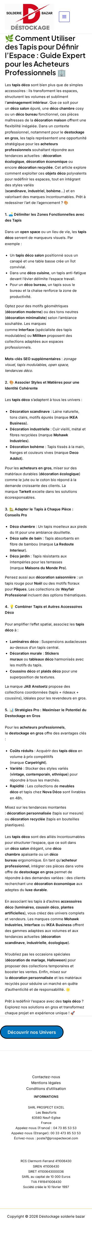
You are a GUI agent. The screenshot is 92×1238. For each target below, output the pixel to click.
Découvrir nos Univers (32, 1032)
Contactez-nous (46, 1077)
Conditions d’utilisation (46, 1088)
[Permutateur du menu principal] (64, 17)
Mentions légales (46, 1083)
